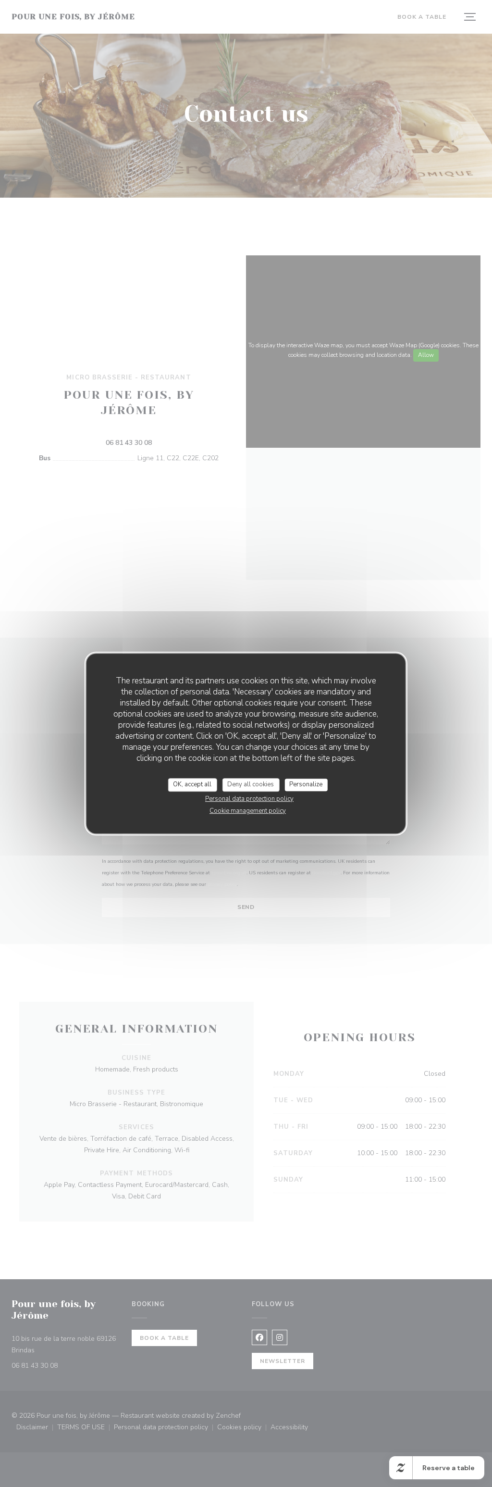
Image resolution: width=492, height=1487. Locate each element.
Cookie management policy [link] (247, 811)
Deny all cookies (250, 784)
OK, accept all (192, 784)
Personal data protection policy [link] (249, 798)
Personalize (305, 784)
